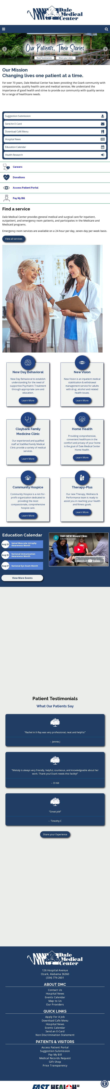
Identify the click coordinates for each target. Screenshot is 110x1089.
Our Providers (55, 1004)
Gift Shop (55, 1061)
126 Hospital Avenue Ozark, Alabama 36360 (55, 972)
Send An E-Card (13, 123)
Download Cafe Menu (55, 1020)
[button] (105, 1084)
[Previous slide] (4, 49)
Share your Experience (53, 835)
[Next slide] (105, 49)
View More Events (22, 578)
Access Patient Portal (55, 1047)
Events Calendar (55, 997)
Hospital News (13, 139)
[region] (55, 113)
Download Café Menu (16, 131)
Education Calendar (15, 147)
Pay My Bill (55, 1054)
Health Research (13, 155)
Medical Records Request (55, 1058)
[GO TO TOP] (105, 1086)
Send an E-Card (55, 1031)
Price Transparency (55, 1065)
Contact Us (55, 990)
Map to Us (55, 1001)
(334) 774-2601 (55, 977)
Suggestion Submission (18, 116)
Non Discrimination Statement (55, 1035)
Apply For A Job (55, 1016)
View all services (13, 238)
